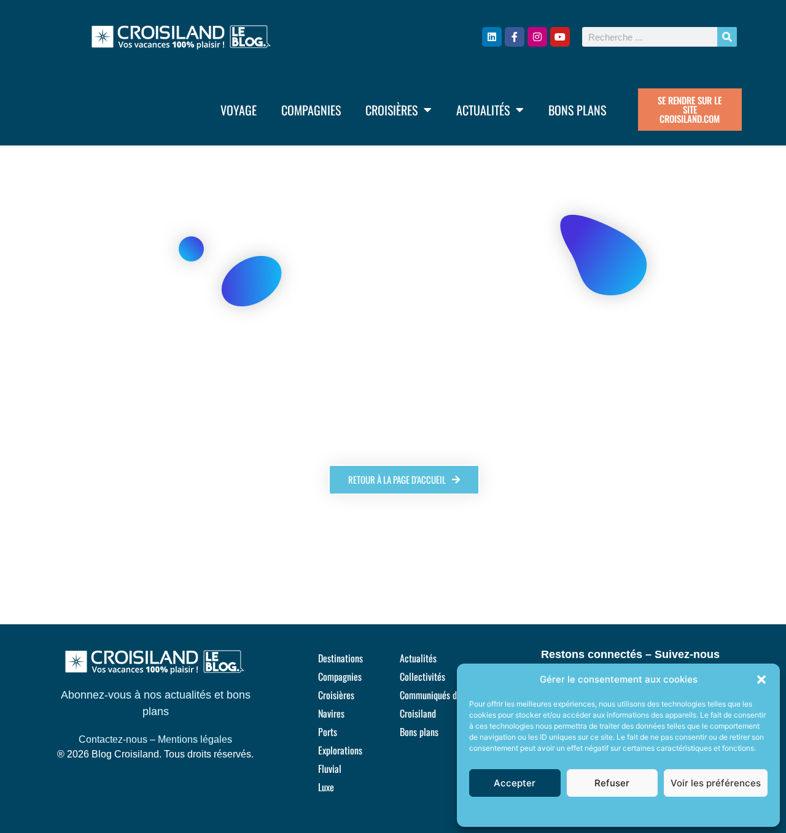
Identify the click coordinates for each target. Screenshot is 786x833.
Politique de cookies (612, 811)
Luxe (326, 787)
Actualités (483, 110)
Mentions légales (195, 739)
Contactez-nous (113, 739)
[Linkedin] (492, 37)
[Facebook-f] (514, 37)
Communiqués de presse (443, 695)
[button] (761, 679)
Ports (327, 731)
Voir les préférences (716, 783)
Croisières (391, 110)
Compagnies (311, 110)
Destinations (340, 658)
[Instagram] (537, 37)
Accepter (514, 783)
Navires (331, 713)
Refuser (611, 783)
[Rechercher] (727, 37)
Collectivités (422, 676)
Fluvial (329, 768)
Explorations (340, 750)
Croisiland (418, 713)
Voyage (238, 110)
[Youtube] (560, 37)
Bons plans (577, 110)
